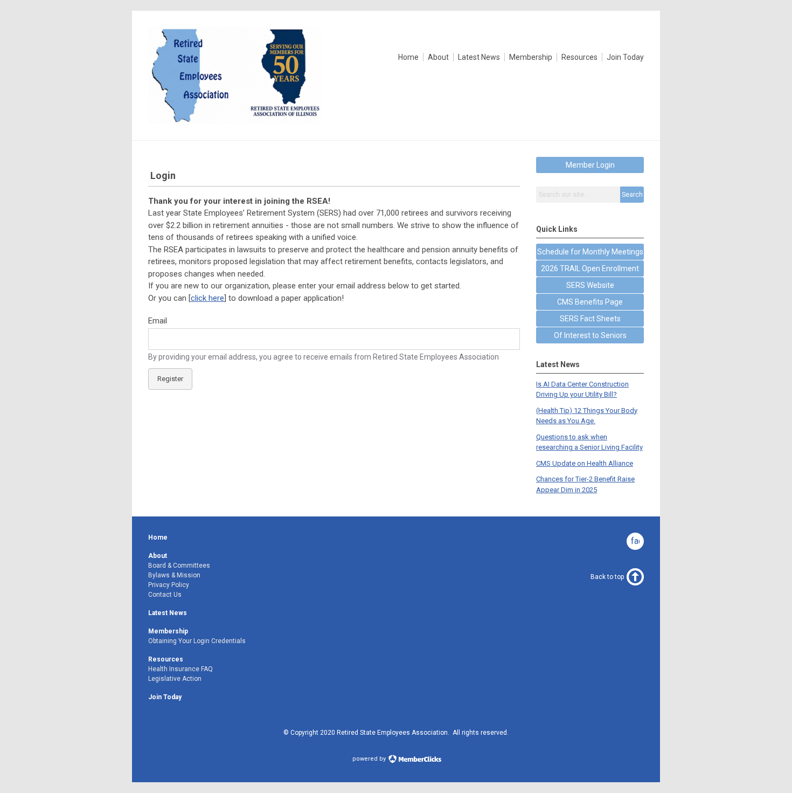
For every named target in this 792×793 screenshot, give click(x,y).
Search (632, 194)
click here (207, 298)
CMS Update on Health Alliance (584, 463)
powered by (369, 758)
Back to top (607, 577)
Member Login (590, 165)
